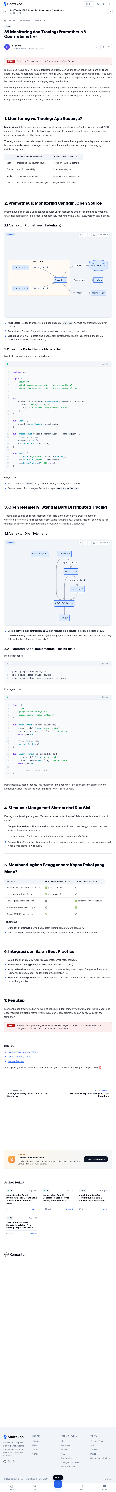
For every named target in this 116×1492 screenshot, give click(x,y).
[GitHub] (4, 1461)
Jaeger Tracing (16, 1061)
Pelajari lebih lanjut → (96, 1159)
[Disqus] (58, 1296)
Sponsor (94, 1449)
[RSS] (110, 4)
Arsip (92, 1445)
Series (35, 1454)
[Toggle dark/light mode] (104, 4)
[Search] (98, 4)
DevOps (65, 1449)
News (35, 1445)
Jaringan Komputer (70, 1462)
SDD (63, 1454)
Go (62, 1441)
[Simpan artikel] (96, 47)
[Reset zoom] (90, 235)
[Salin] (109, 47)
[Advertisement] (58, 1124)
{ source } (103, 235)
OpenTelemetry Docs (19, 1056)
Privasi (93, 1454)
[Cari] (58, 1484)
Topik (35, 1449)
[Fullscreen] (94, 235)
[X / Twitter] (9, 1461)
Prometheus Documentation (23, 1052)
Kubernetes (66, 1458)
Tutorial (35, 1441)
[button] (89, 4)
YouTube (104, 1489)
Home (12, 1489)
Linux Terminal (68, 1466)
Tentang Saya (96, 1441)
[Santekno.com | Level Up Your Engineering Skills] (12, 4)
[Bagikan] (102, 47)
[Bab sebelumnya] (5, 11)
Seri (35, 1489)
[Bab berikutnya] (110, 11)
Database (65, 1445)
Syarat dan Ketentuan (100, 1458)
